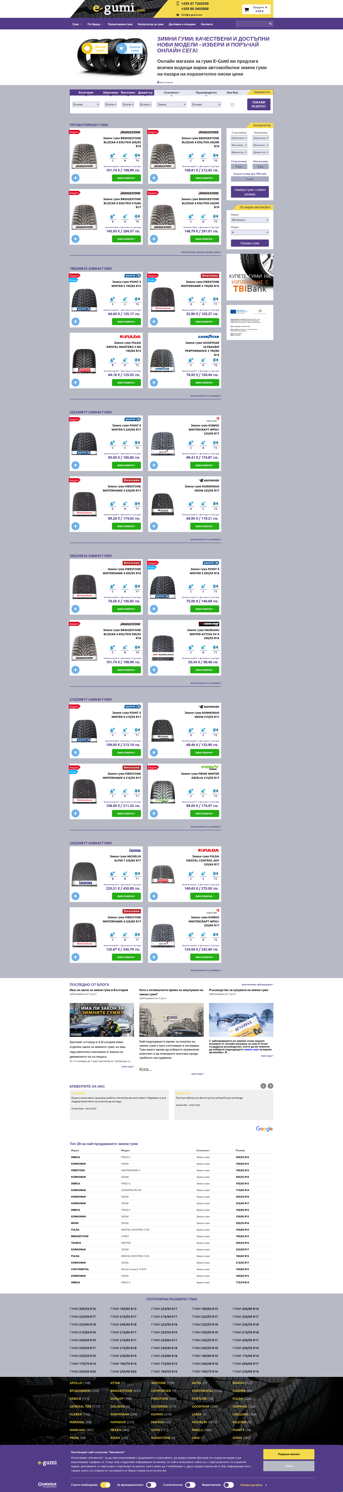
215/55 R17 (242, 1262)
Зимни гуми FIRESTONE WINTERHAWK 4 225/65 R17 (122, 919)
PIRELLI (197, 1430)
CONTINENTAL (80, 1269)
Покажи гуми (249, 243)
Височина (128, 92)
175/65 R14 (242, 1190)
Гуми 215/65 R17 (123, 1340)
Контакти (207, 24)
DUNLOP (116, 1398)
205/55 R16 (242, 1157)
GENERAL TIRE (81, 1406)
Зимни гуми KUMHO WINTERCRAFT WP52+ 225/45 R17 (204, 429)
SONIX (237, 1438)
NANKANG (77, 1430)
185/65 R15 (242, 1209)
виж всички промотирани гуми (200, 251)
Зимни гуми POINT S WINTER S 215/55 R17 (126, 715)
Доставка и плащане (182, 24)
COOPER (239, 1390)
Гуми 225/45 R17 (164, 1308)
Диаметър (145, 92)
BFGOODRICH (80, 1390)
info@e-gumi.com (191, 14)
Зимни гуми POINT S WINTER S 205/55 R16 (204, 571)
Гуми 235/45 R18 (164, 1348)
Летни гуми (100, 48)
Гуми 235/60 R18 (164, 1356)
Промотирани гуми (120, 24)
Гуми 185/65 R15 (205, 1308)
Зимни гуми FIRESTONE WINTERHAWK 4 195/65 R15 (200, 284)
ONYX (155, 1430)
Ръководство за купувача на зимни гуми (238, 990)
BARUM (238, 1383)
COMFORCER (161, 1390)
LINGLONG (240, 1414)
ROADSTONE (161, 1438)
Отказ (289, 1465)
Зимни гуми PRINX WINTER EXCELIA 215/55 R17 (200, 776)
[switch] (151, 1485)
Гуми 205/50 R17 (246, 1340)
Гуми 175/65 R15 (164, 1363)
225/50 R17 (242, 1249)
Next (270, 1086)
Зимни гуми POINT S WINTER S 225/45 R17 (126, 427)
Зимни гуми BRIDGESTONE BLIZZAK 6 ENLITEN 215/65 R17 (122, 203)
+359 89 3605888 (195, 8)
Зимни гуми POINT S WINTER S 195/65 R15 (126, 284)
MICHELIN (199, 1422)
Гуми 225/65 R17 (246, 1316)
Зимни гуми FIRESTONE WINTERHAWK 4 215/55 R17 (122, 776)
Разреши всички (289, 1454)
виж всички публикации (257, 984)
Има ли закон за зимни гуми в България (99, 990)
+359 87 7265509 (195, 3)
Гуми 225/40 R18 (83, 1324)
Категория (86, 92)
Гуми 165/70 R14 (123, 1363)
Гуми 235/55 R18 (246, 1324)
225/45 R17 (242, 1203)
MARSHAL (77, 1422)
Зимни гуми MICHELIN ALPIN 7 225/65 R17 (125, 858)
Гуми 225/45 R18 (164, 1324)
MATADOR (118, 1422)
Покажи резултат (259, 104)
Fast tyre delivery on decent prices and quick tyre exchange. (209, 1101)
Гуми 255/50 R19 (205, 1332)
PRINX (74, 1438)
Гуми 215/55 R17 (123, 1316)
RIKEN (75, 1223)
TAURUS (76, 1242)
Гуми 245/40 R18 (205, 1363)
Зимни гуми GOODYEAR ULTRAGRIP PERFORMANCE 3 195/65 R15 (202, 349)
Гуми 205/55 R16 (83, 1308)
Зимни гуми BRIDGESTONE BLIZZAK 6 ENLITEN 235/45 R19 (200, 203)
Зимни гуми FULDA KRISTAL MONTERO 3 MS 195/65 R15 (123, 347)
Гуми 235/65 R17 (164, 1340)
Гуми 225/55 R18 (205, 1324)
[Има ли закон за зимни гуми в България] (102, 1020)
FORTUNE (199, 1398)
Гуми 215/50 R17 (164, 1316)
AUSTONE (158, 1383)
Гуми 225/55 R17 (205, 1316)
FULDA (75, 1229)
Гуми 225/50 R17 (83, 1316)
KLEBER (76, 1414)
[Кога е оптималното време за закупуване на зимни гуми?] (171, 1020)
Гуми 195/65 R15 (123, 1308)
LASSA (197, 1414)
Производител (206, 92)
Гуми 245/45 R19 (83, 1340)
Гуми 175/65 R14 (246, 1356)
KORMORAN (78, 1163)
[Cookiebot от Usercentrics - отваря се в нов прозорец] (47, 1485)
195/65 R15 (242, 1163)
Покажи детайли (251, 1484)
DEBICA (75, 1157)
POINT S (239, 1430)
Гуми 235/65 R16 (246, 1371)
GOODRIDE (159, 1406)
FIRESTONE (78, 1170)
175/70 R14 (242, 1282)
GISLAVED (117, 1406)
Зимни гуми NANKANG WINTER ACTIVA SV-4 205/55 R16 (203, 634)
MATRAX (157, 1422)
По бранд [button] (94, 24)
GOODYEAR (200, 1406)
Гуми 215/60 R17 (123, 1332)
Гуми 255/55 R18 (205, 1348)
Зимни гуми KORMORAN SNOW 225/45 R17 (202, 488)
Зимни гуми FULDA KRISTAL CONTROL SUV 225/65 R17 (202, 860)
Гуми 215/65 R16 (83, 1332)
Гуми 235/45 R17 (83, 1348)
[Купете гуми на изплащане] (250, 276)
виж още (127, 1066)
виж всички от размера (205, 395)
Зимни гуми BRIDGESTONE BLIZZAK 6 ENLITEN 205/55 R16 (122, 142)
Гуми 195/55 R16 (164, 1371)
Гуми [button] (75, 24)
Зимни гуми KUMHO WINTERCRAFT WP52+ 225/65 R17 (204, 921)
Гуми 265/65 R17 (246, 1363)
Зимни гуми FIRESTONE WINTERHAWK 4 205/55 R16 (122, 571)
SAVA (196, 1438)
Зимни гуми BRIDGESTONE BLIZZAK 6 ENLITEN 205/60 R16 (200, 142)
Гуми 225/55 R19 (83, 1356)
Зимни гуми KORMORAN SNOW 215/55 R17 (202, 715)
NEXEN (115, 1430)
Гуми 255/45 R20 (83, 1371)
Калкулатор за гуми (150, 24)
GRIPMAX (240, 1406)
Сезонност (171, 92)
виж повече (166, 82)
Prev (263, 1086)
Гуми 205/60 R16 (246, 1308)
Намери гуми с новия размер (249, 192)
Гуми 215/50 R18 (123, 1348)
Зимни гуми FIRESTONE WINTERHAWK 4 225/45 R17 (122, 488)
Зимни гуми (135, 48)
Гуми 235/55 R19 (164, 1332)
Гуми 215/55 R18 (246, 1332)
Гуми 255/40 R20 (123, 1371)
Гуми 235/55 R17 (205, 1340)
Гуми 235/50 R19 (123, 1356)
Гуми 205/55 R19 (246, 1348)
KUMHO (157, 1414)
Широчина (110, 92)
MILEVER (239, 1422)
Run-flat (232, 92)
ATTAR (115, 1383)
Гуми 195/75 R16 (205, 1371)
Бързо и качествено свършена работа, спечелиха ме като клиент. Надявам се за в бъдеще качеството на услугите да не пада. (118, 1103)
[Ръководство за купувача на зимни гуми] (241, 1020)
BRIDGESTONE (79, 1236)
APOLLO (76, 1383)
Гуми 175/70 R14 (83, 1363)
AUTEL (197, 1383)
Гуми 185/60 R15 (205, 1356)
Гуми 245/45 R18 (123, 1324)
